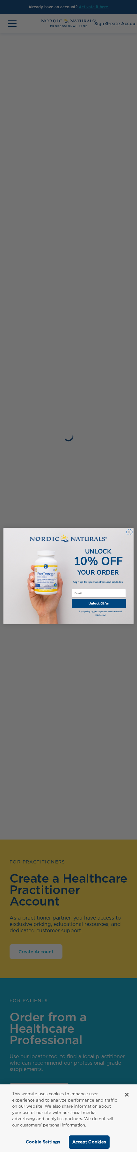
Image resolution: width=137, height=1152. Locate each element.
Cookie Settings (43, 1142)
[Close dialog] (129, 532)
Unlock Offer (99, 603)
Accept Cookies (89, 1142)
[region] (68, 1118)
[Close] (127, 1095)
